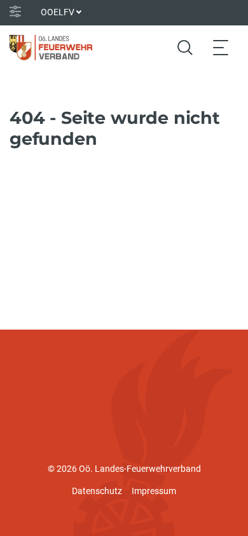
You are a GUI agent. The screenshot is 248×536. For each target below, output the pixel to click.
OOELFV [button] (57, 12)
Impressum (154, 491)
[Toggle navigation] (220, 47)
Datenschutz (97, 491)
